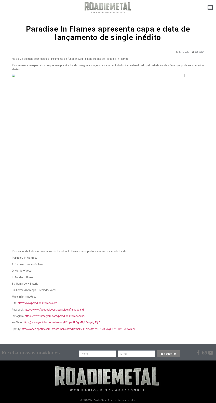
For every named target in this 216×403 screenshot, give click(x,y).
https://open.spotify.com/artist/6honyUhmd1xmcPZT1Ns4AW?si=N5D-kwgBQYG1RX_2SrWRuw (78, 329)
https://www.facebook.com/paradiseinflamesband (54, 309)
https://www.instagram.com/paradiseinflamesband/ (55, 316)
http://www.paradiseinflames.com (37, 303)
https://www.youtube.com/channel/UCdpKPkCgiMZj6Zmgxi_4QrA (61, 322)
